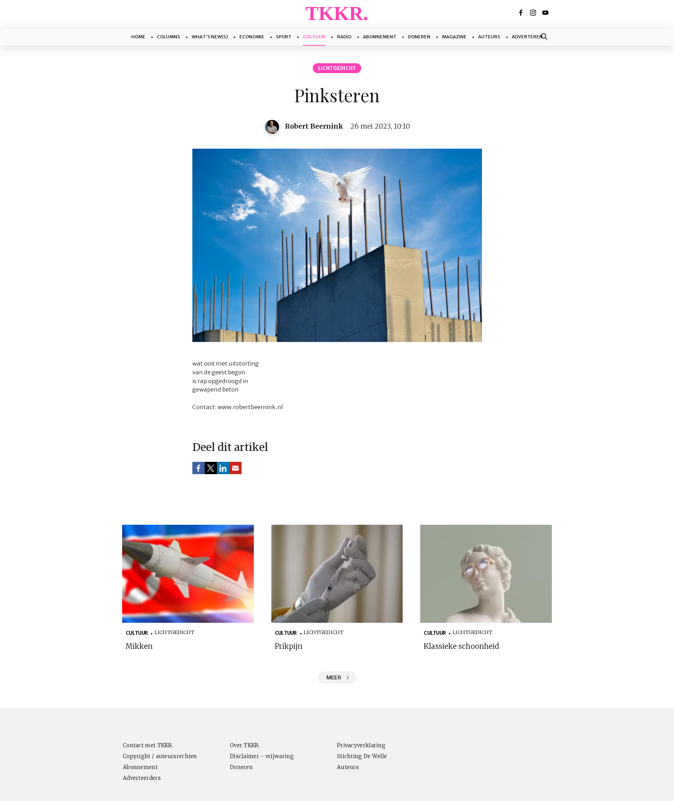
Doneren (419, 37)
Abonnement (379, 37)
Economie (251, 37)
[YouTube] (546, 12)
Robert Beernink (314, 126)
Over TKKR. (245, 745)
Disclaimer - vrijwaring (262, 756)
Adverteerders (142, 778)
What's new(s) (210, 37)
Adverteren (527, 37)
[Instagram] (533, 12)
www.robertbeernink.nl (250, 407)
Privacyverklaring (361, 745)
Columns (168, 37)
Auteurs (489, 37)
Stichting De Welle (362, 756)
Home (138, 37)
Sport (283, 37)
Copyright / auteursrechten (160, 756)
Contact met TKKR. (148, 745)
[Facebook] (521, 12)
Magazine (454, 37)
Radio (344, 37)
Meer (333, 677)
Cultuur (314, 37)
